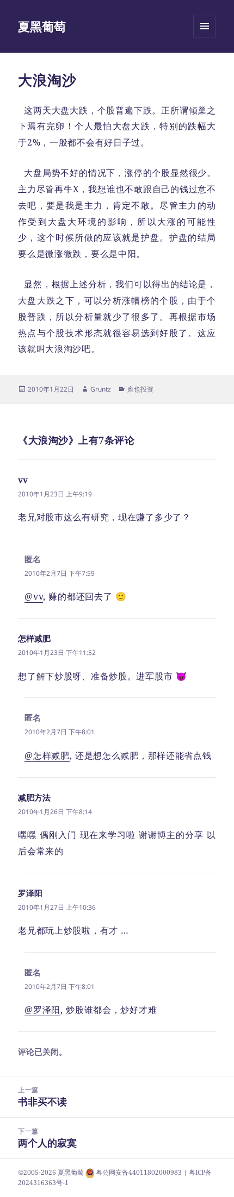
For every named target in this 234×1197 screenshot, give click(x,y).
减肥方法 (34, 797)
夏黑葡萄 (42, 26)
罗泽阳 (30, 892)
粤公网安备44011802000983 (139, 1172)
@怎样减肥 (47, 755)
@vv (33, 596)
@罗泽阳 (42, 1010)
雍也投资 (140, 389)
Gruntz (100, 389)
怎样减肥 (34, 638)
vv (23, 479)
